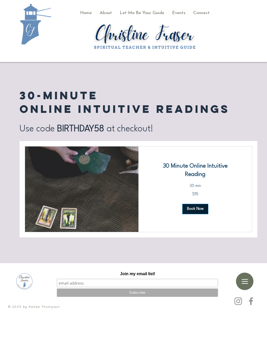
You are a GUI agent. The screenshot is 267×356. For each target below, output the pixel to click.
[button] (142, 13)
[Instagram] (238, 301)
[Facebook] (251, 301)
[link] (195, 170)
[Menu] (244, 281)
